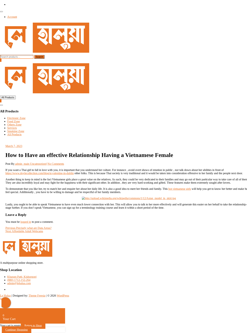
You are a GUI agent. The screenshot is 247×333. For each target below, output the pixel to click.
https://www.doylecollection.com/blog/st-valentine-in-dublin (39, 173)
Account (12, 16)
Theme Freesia (37, 295)
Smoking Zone (15, 131)
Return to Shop (33, 325)
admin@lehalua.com (19, 283)
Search (39, 56)
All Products (14, 134)
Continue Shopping (16, 329)
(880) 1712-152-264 (18, 280)
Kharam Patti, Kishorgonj (22, 276)
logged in (25, 221)
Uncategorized (38, 163)
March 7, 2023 (13, 146)
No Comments (55, 163)
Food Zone (13, 121)
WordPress (63, 295)
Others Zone (14, 124)
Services (12, 127)
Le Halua (5, 295)
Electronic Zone (16, 118)
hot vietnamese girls (179, 188)
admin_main (22, 163)
